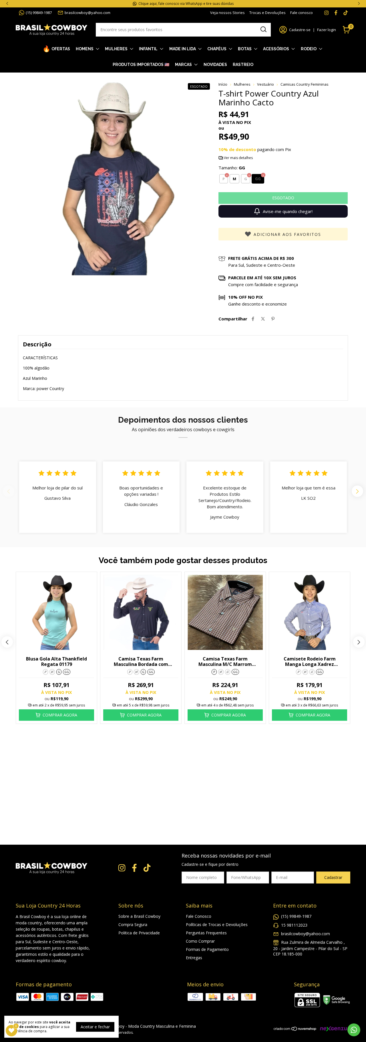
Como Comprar (200, 941)
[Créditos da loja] (333, 1028)
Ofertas (60, 49)
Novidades (215, 64)
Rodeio (309, 49)
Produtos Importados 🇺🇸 (141, 64)
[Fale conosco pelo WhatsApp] (353, 1029)
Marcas (183, 64)
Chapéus (216, 49)
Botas (245, 49)
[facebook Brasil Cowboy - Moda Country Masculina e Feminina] (336, 12)
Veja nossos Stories (227, 12)
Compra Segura (132, 924)
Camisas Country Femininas (305, 84)
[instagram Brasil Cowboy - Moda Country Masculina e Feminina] (326, 12)
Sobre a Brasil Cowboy (139, 916)
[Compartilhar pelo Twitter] (262, 319)
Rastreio (243, 64)
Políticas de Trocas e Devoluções (217, 924)
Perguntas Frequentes (206, 932)
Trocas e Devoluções (267, 12)
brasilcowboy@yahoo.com (87, 12)
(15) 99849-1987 (39, 12)
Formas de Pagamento (207, 949)
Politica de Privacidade (139, 932)
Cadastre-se (300, 29)
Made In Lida (182, 49)
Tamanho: (231, 167)
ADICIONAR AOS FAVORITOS (287, 234)
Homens (85, 49)
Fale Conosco (198, 916)
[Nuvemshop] (295, 1029)
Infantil (148, 49)
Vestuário (265, 84)
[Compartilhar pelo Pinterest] (272, 319)
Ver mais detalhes (238, 157)
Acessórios (276, 49)
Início (222, 84)
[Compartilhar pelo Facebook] (252, 319)
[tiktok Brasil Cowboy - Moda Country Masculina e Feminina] (345, 12)
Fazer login (326, 29)
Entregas (194, 957)
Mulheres (116, 49)
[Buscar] (263, 29)
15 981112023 (294, 925)
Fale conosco (301, 12)
